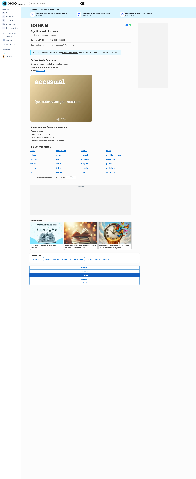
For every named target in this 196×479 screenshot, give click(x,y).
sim (68, 178)
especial (84, 168)
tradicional (110, 168)
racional (84, 155)
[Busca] (82, 3)
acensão (56, 259)
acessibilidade (66, 259)
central (33, 168)
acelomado (106, 259)
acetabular (84, 283)
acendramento (79, 259)
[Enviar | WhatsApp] (130, 25)
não (73, 178)
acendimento (37, 259)
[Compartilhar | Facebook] (126, 25)
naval (32, 151)
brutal (108, 151)
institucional (61, 151)
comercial (110, 172)
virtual (33, 164)
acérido (97, 259)
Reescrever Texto (70, 52)
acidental (85, 159)
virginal (33, 159)
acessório (84, 267)
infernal (59, 172)
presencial (110, 159)
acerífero (47, 259)
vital (32, 172)
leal (57, 159)
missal (33, 155)
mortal (58, 155)
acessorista (84, 271)
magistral (85, 164)
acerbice (89, 259)
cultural (59, 164)
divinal (58, 168)
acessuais (40, 71)
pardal (109, 164)
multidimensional (113, 155)
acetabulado (84, 279)
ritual (83, 172)
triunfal (84, 151)
